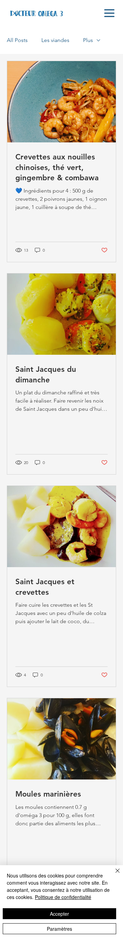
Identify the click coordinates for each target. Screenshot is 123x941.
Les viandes (55, 40)
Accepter (59, 913)
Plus (88, 40)
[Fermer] (113, 875)
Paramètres (59, 928)
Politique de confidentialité (63, 897)
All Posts (17, 40)
